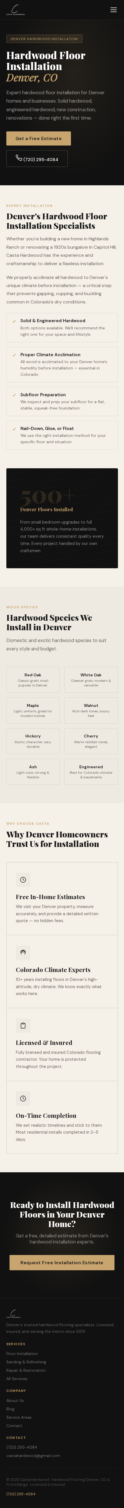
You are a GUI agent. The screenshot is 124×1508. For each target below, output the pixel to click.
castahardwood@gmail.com (33, 1455)
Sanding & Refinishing (26, 1362)
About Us (15, 1400)
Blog (10, 1409)
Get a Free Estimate (39, 138)
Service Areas (19, 1417)
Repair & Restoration (26, 1370)
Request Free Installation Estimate (61, 1263)
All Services (16, 1378)
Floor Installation (22, 1353)
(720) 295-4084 (40, 160)
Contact (14, 1425)
